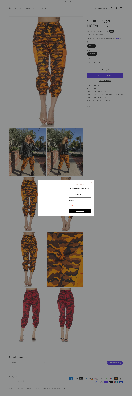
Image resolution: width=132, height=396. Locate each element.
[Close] (91, 182)
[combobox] (73, 205)
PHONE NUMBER (73, 201)
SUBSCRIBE (80, 211)
